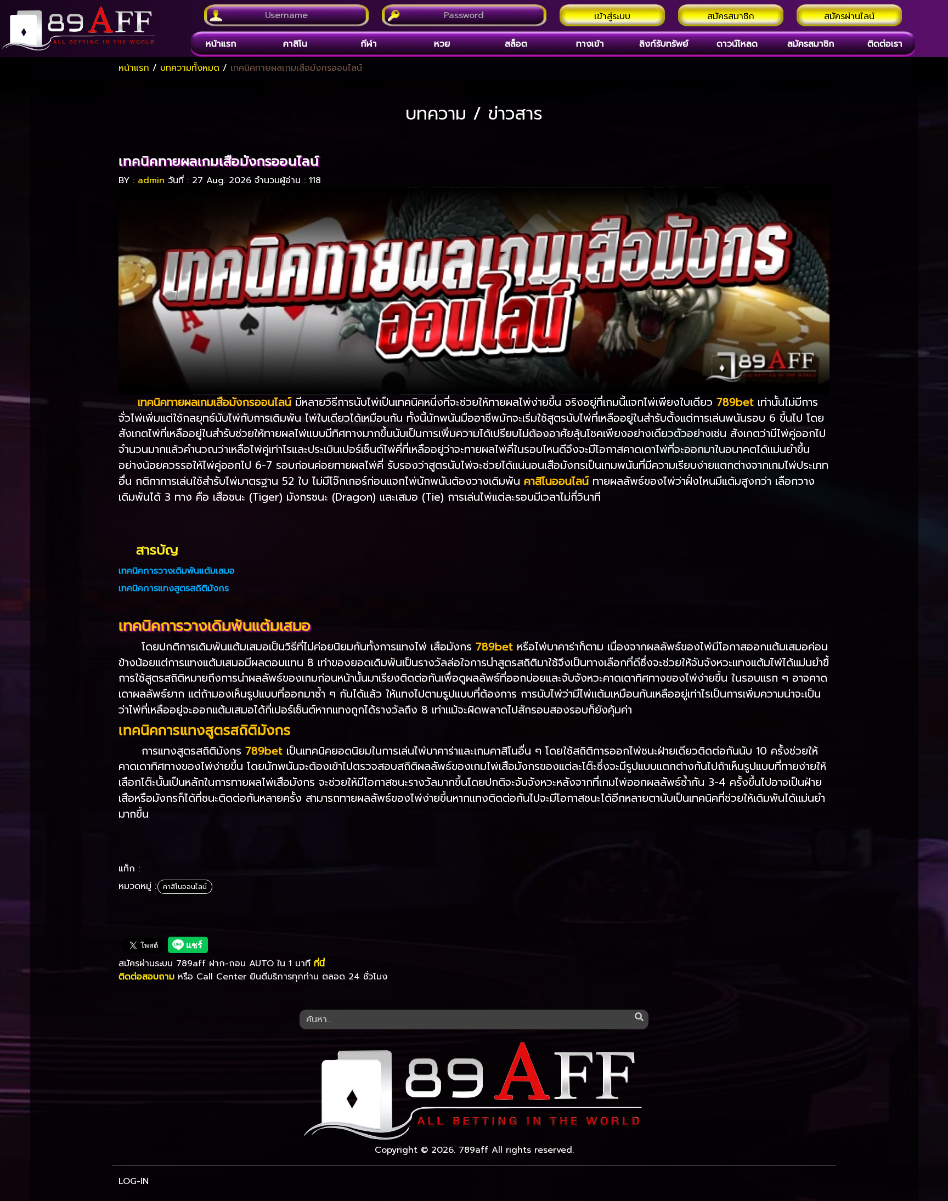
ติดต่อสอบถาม (146, 976)
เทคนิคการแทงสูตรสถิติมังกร (174, 588)
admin (151, 180)
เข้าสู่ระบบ (612, 16)
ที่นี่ (319, 963)
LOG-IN (134, 1181)
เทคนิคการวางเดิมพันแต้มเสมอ (177, 570)
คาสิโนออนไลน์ (185, 887)
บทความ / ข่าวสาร (474, 113)
